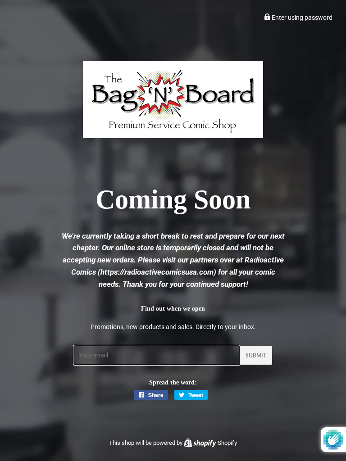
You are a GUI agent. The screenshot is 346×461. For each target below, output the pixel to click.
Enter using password (301, 17)
